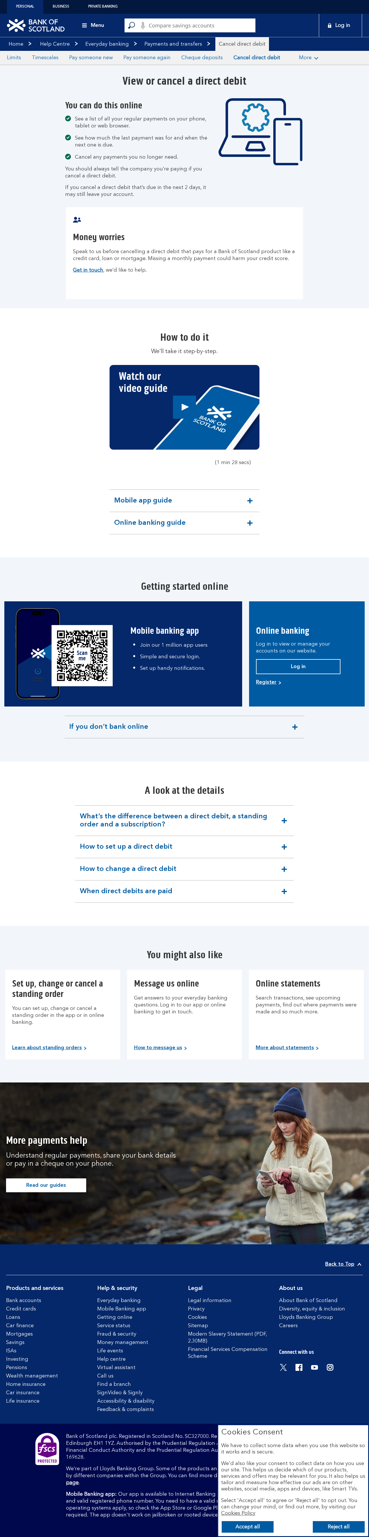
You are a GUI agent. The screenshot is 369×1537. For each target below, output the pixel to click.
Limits (14, 57)
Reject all (339, 1526)
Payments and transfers (173, 44)
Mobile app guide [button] (143, 504)
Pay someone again (147, 57)
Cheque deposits (202, 57)
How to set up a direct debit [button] (126, 850)
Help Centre (55, 44)
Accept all (248, 1526)
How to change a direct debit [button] (128, 873)
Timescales (45, 57)
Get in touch (88, 270)
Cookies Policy (238, 1513)
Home (16, 44)
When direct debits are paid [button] (126, 895)
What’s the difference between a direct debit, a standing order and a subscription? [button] (173, 824)
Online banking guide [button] (150, 527)
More (305, 57)
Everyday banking (107, 44)
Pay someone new (91, 57)
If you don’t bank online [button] (108, 731)
